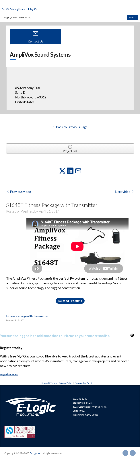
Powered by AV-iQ (83, 383)
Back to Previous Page (71, 127)
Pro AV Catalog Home (14, 9)
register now (9, 374)
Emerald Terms (49, 383)
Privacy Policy (65, 383)
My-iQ (33, 9)
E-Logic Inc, (35, 453)
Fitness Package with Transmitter (27, 316)
